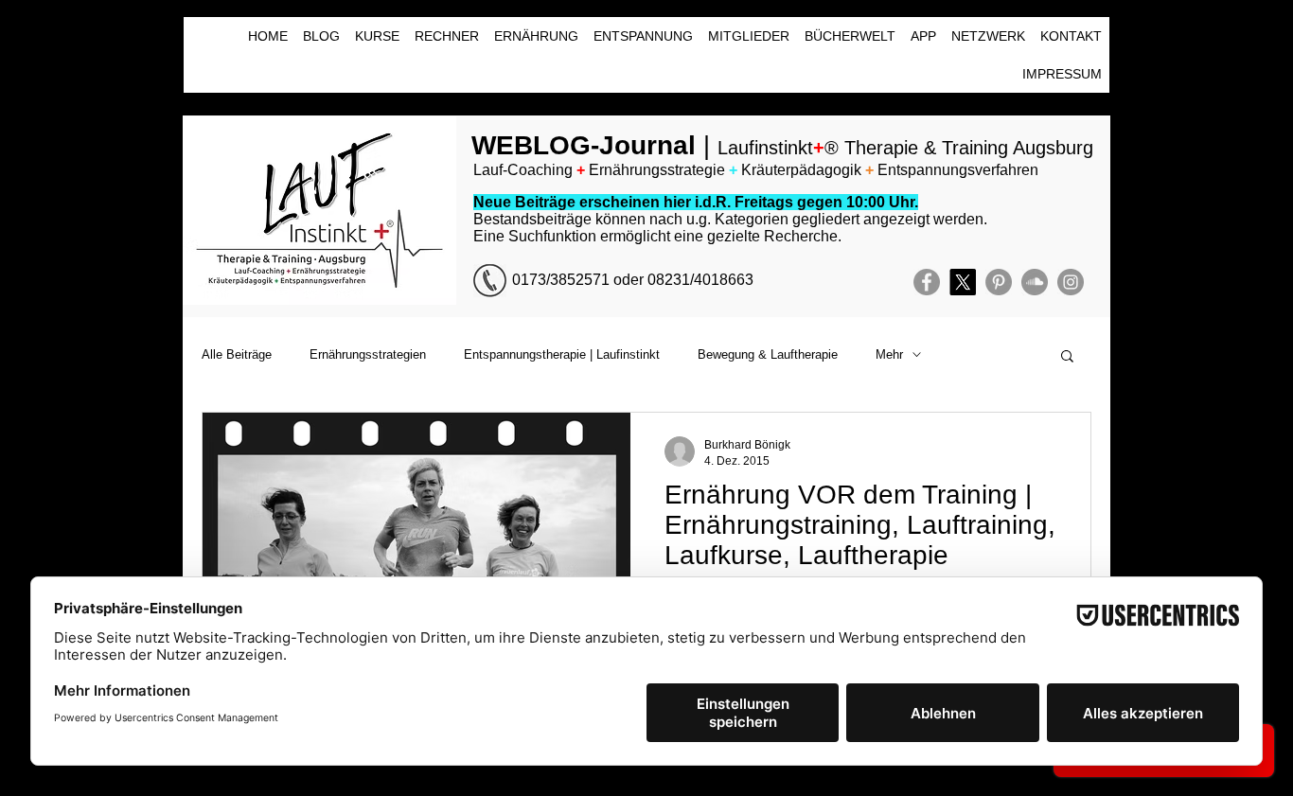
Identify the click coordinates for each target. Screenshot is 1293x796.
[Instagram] (1070, 282)
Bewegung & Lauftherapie (768, 354)
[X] (962, 282)
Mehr (889, 354)
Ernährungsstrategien (368, 354)
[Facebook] (926, 282)
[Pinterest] (998, 282)
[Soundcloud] (1034, 282)
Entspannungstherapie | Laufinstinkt (562, 354)
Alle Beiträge (237, 354)
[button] (1067, 357)
